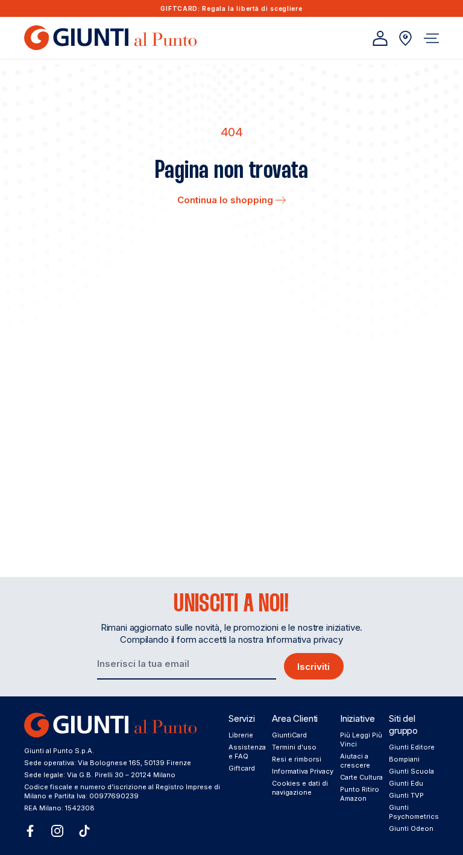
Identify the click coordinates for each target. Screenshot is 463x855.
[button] (431, 38)
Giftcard (241, 768)
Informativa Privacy (302, 771)
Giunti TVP (406, 795)
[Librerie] (405, 38)
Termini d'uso (294, 747)
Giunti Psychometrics (414, 812)
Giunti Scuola (411, 771)
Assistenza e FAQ (247, 751)
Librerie (240, 735)
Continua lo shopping (226, 200)
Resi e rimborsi (296, 759)
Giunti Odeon (411, 828)
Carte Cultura (361, 777)
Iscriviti (313, 666)
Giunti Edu (406, 783)
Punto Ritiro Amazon (359, 794)
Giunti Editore (412, 747)
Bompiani (404, 759)
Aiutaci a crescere (355, 760)
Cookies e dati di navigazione (300, 788)
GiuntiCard (289, 735)
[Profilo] (380, 38)
